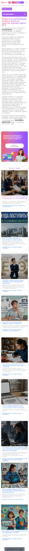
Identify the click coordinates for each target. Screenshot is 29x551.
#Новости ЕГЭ (7, 9)
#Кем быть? (22, 205)
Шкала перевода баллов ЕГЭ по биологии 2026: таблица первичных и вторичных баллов (14, 490)
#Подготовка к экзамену (12, 247)
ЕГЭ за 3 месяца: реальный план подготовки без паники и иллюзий (13, 406)
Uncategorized (14, 330)
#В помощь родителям (9, 205)
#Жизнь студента (8, 458)
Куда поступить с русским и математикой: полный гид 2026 (12, 239)
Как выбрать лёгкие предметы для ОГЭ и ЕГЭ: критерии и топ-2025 (15, 531)
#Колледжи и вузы (21, 458)
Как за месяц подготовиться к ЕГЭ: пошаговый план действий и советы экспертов (13, 365)
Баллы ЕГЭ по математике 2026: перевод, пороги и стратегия (12, 322)
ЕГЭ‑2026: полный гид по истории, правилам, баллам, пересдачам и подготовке (13, 281)
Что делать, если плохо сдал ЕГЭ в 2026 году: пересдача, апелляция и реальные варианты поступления (15, 449)
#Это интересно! (17, 499)
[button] (17, 2)
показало (7, 29)
